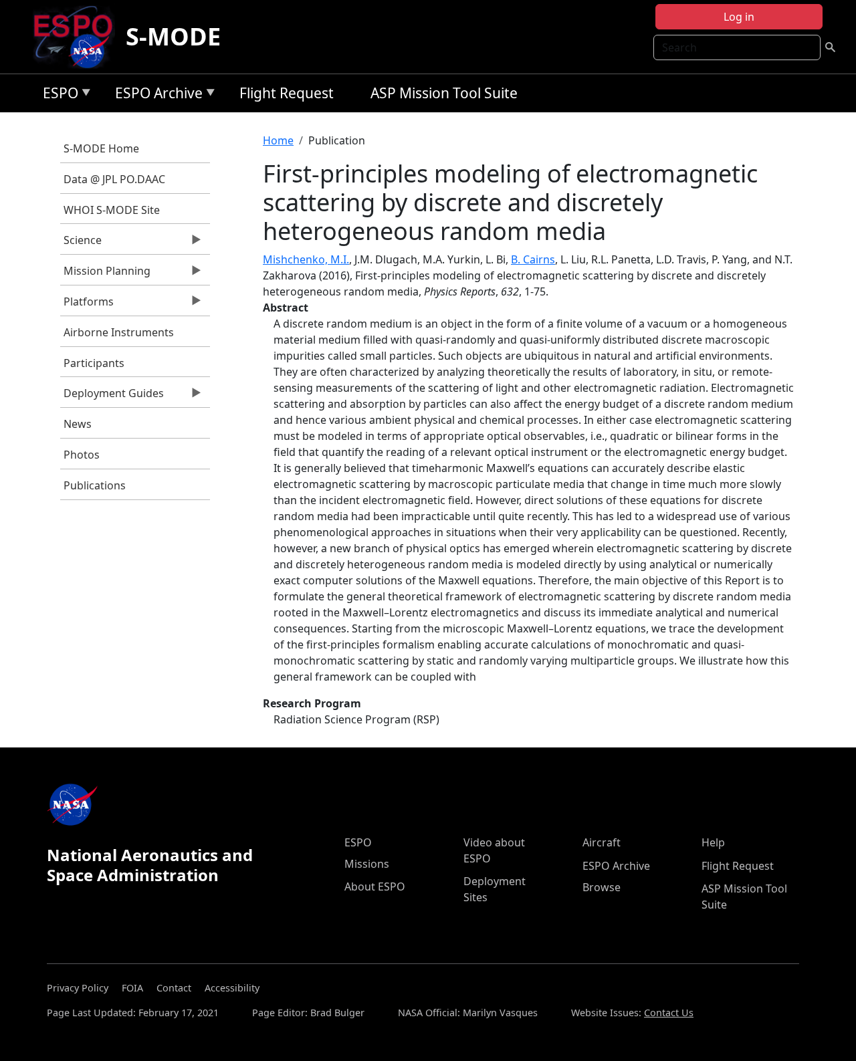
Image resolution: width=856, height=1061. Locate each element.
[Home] (78, 36)
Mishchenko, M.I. (306, 259)
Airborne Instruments (119, 332)
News (78, 424)
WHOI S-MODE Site (112, 210)
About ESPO (374, 886)
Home (278, 140)
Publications (95, 485)
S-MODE (173, 36)
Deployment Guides (112, 396)
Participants (94, 363)
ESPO (57, 95)
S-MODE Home (101, 148)
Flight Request (286, 93)
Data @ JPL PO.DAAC (114, 179)
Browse (601, 887)
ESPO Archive (155, 95)
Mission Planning (105, 274)
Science (81, 243)
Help (713, 842)
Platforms (87, 305)
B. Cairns (533, 259)
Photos (82, 454)
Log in (739, 16)
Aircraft (601, 842)
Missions (366, 863)
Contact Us (668, 1012)
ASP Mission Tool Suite (444, 93)
